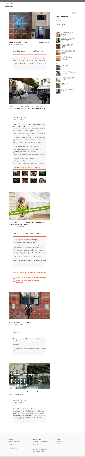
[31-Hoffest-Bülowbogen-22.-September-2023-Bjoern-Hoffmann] (16, 182)
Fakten (44, 5)
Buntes (21, 44)
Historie (50, 5)
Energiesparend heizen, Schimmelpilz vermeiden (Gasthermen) (31, 277)
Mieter (55, 5)
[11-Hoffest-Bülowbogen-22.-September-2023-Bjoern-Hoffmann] (16, 176)
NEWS (72, 5)
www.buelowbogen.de (60, 24)
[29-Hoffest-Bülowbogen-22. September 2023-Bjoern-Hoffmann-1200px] (33, 176)
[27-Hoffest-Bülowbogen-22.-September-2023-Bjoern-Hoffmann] (25, 182)
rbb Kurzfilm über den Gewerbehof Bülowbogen (28, 392)
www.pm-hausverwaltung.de (39, 451)
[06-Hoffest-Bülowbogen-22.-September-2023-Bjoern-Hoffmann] (42, 182)
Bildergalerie (79, 5)
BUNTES (59, 441)
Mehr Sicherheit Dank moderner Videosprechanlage (29, 42)
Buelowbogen (13, 226)
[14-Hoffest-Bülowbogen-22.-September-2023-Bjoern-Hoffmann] (25, 176)
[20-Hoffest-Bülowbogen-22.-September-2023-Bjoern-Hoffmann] (33, 182)
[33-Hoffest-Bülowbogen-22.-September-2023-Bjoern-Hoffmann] (42, 176)
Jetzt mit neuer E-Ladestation (20, 322)
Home (39, 5)
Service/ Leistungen (64, 5)
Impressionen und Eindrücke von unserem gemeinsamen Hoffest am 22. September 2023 (27, 107)
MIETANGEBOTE (60, 443)
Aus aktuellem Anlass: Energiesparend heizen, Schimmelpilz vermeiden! (27, 223)
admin (12, 44)
